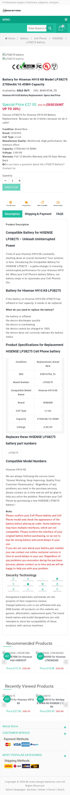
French (51, 789)
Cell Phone (41, 38)
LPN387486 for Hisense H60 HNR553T (18, 658)
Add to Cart (11, 187)
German (31, 789)
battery (24, 38)
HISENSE (58, 38)
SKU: (36, 90)
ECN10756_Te (48, 90)
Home (11, 38)
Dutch (61, 789)
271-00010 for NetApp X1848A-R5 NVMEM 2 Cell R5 (52, 703)
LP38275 (13, 452)
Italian (41, 789)
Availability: (9, 90)
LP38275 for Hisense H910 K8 (18, 701)
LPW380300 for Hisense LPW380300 (52, 658)
